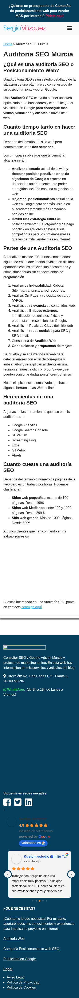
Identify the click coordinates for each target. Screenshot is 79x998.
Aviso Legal (15, 977)
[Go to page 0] (32, 900)
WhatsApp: (16, 689)
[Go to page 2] (39, 901)
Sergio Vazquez (33, 819)
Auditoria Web (14, 939)
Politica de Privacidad (23, 982)
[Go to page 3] (43, 900)
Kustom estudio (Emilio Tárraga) (45, 856)
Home (7, 44)
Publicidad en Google (19, 959)
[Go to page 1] (36, 900)
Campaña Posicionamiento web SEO (31, 949)
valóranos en (31, 843)
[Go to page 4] (46, 900)
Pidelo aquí (54, 16)
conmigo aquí (31, 607)
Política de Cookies (21, 987)
